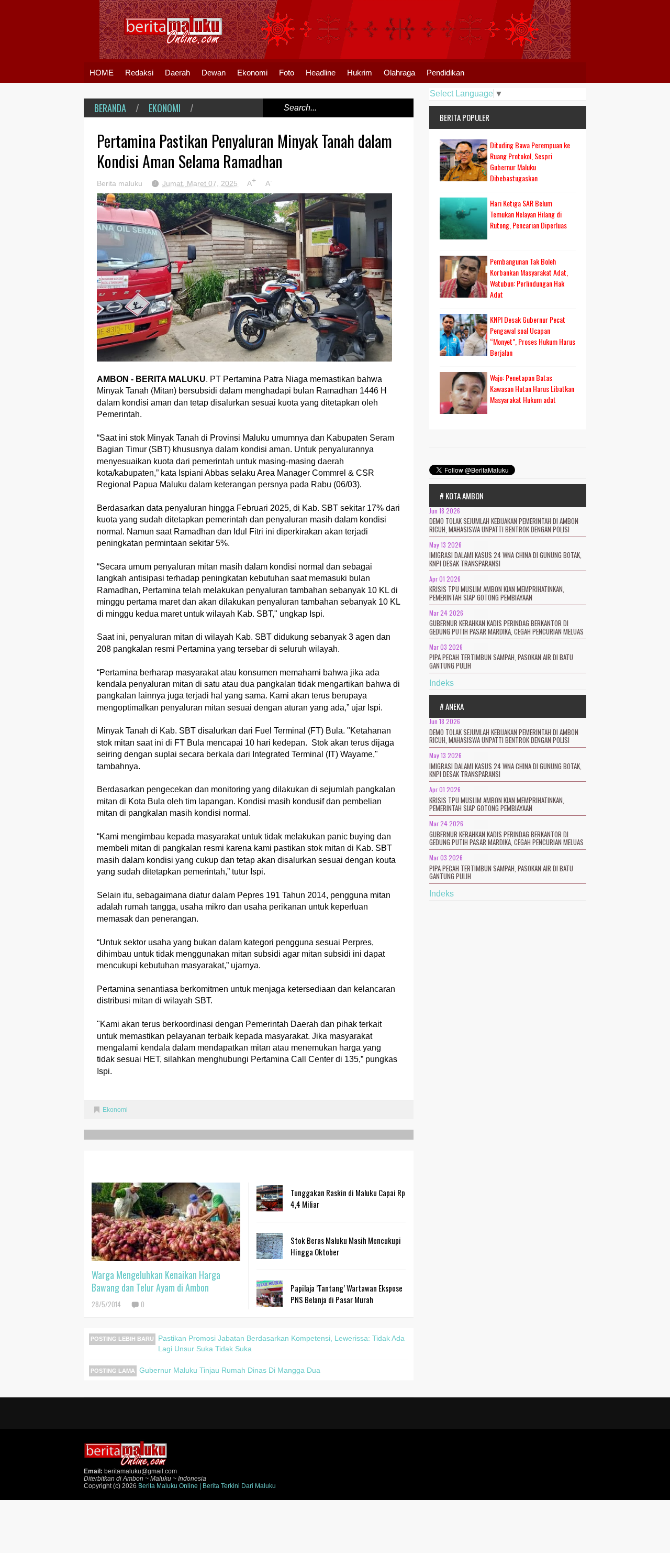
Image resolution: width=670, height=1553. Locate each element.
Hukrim (359, 72)
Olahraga (399, 72)
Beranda (110, 108)
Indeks (441, 683)
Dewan (214, 72)
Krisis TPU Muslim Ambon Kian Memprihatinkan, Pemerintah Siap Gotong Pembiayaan (496, 593)
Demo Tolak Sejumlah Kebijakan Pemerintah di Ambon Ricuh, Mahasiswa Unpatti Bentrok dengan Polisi (503, 525)
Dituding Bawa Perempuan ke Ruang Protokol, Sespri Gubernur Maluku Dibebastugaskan (530, 161)
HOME (102, 72)
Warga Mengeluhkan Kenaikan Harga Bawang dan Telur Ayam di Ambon (156, 1281)
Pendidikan (445, 72)
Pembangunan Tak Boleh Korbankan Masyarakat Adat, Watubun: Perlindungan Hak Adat (529, 278)
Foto (286, 72)
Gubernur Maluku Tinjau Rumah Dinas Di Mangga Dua (229, 1370)
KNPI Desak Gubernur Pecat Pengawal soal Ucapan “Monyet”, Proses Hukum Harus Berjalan (532, 336)
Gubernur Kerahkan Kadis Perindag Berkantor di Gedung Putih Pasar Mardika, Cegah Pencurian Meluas (506, 627)
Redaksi (139, 72)
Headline (321, 72)
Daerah (177, 72)
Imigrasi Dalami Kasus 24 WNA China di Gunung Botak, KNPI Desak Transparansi (505, 559)
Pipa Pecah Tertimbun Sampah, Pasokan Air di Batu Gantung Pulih (501, 661)
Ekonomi (252, 72)
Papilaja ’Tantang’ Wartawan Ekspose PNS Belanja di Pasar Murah (347, 1293)
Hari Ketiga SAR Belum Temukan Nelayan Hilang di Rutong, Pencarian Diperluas (528, 214)
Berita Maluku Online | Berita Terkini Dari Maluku (207, 1486)
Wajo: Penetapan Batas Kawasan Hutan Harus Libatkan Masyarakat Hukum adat (532, 388)
